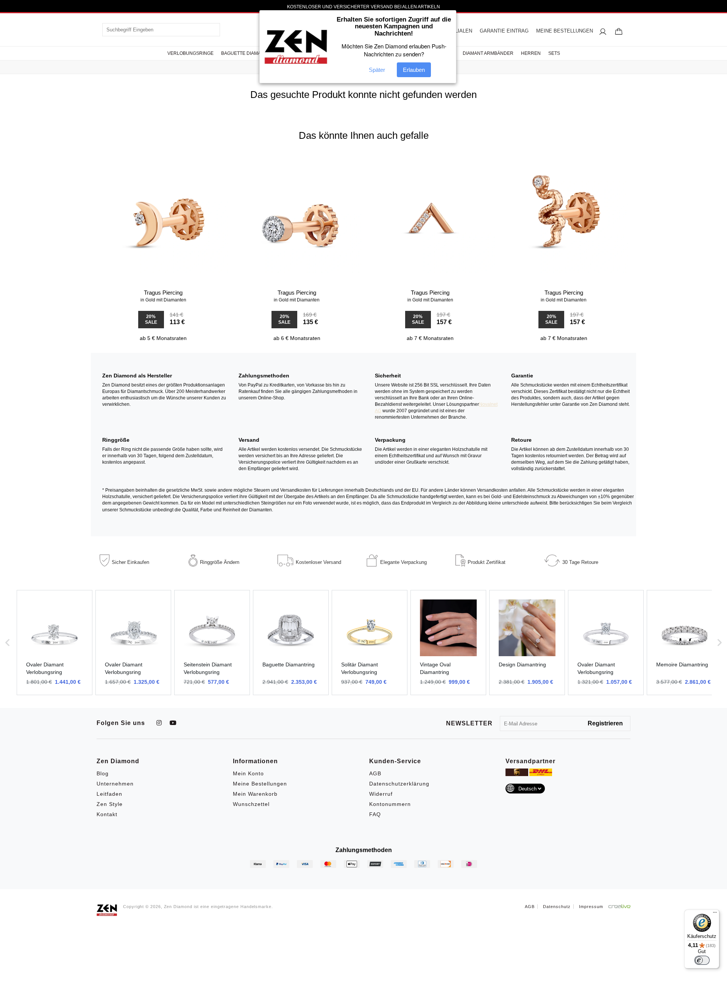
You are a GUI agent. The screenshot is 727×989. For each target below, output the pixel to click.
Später (377, 70)
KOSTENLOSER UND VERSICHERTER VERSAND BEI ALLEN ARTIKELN (363, 6)
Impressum (591, 906)
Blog (103, 773)
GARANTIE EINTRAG (504, 31)
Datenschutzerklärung (399, 784)
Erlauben (414, 70)
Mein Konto (248, 773)
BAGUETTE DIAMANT (244, 53)
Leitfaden (109, 794)
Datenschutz (557, 906)
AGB (375, 773)
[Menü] (714, 914)
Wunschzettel (251, 804)
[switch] (702, 960)
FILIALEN (461, 31)
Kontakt (107, 814)
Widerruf (381, 794)
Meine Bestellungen (260, 784)
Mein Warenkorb (255, 794)
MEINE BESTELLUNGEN (564, 31)
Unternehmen (115, 784)
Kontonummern (390, 804)
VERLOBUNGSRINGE (190, 53)
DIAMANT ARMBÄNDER (488, 53)
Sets (554, 53)
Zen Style (110, 804)
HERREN (531, 53)
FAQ (375, 814)
